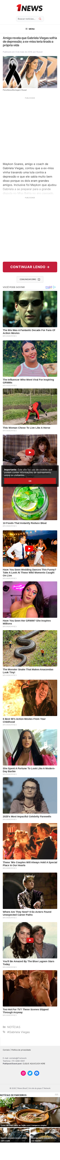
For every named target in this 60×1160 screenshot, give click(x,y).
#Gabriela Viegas (18, 1032)
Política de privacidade (21, 1050)
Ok (30, 481)
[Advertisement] (30, 129)
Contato (6, 1050)
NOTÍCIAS (13, 1027)
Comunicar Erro (28, 279)
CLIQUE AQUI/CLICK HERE (34, 1063)
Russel (39, 52)
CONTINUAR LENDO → (30, 267)
